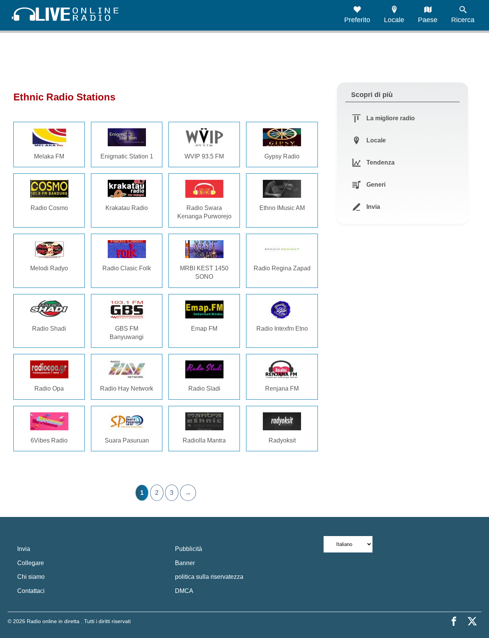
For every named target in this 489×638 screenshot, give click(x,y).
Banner (185, 563)
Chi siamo (31, 576)
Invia (23, 549)
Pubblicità (188, 549)
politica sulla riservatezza (209, 576)
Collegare (30, 563)
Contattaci (31, 591)
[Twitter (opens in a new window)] (472, 621)
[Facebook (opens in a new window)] (454, 621)
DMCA (184, 591)
